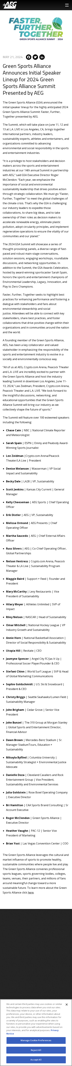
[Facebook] (28, 57)
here (31, 892)
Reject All (36, 1050)
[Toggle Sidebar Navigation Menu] (67, 5)
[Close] (66, 1004)
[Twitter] (35, 57)
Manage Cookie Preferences (36, 1040)
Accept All (35, 1059)
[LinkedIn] (42, 57)
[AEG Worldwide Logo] (10, 5)
